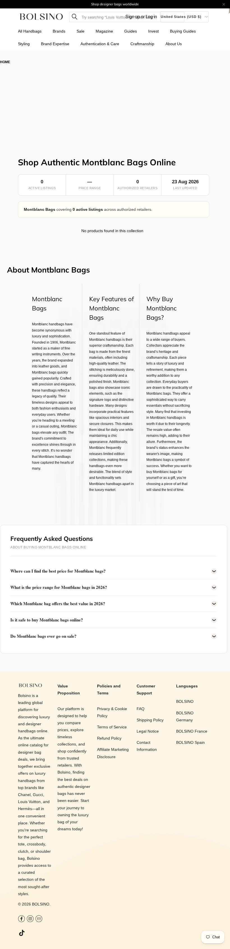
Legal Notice (148, 731)
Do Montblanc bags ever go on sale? (43, 636)
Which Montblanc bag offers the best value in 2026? (57, 603)
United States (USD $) (181, 17)
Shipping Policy (150, 720)
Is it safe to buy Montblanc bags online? (46, 620)
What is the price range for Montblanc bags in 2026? (58, 587)
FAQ (140, 708)
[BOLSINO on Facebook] (21, 919)
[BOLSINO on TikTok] (22, 933)
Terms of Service (112, 727)
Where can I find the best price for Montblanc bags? (58, 571)
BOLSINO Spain (190, 742)
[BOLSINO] (41, 17)
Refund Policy (109, 738)
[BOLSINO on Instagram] (30, 919)
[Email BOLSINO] (38, 919)
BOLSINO (40, 904)
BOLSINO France (191, 731)
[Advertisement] (115, 107)
